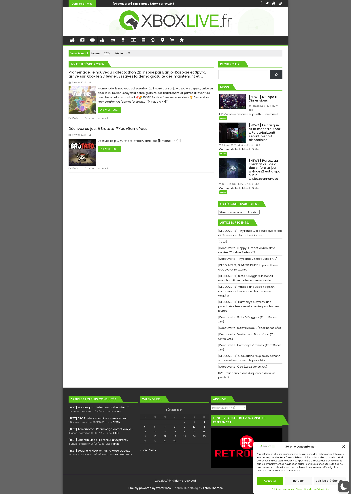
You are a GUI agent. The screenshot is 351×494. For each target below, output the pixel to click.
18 (204, 431)
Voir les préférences (330, 481)
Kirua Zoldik (247, 145)
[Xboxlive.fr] (175, 34)
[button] (344, 446)
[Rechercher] (276, 74)
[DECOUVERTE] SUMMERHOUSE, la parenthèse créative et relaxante (226, 3)
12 (145, 431)
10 (194, 426)
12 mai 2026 (258, 105)
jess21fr (273, 105)
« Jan (143, 450)
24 (194, 436)
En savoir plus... (109, 109)
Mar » (152, 450)
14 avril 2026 (229, 184)
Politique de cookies (283, 489)
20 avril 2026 (229, 145)
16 (185, 431)
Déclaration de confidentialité (312, 489)
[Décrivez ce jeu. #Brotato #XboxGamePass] (82, 141)
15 (175, 431)
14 (165, 431)
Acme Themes (213, 488)
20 (154, 436)
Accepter (270, 481)
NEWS (74, 118)
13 (155, 431)
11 (204, 426)
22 (174, 436)
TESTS (117, 411)
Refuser (298, 481)
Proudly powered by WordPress (150, 488)
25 (204, 436)
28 (164, 441)
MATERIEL (120, 454)
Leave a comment (98, 118)
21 (165, 436)
